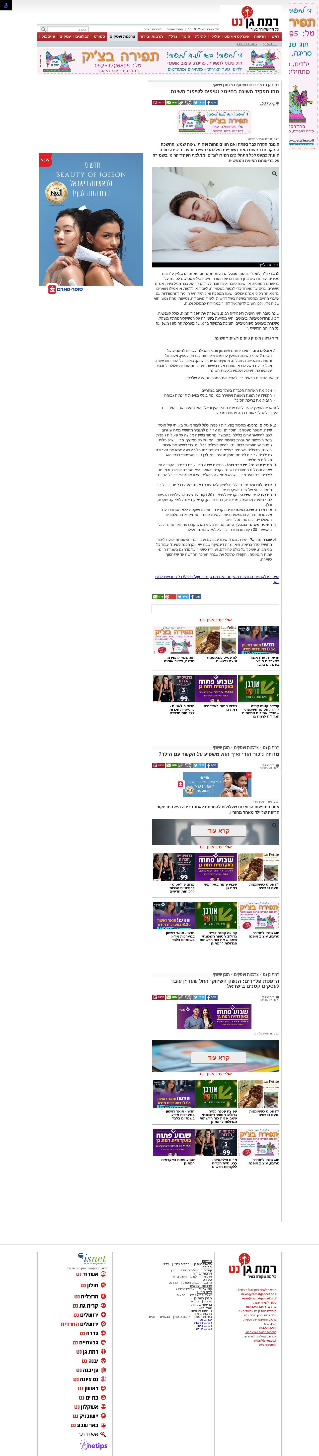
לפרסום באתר (152, 29)
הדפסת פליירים (263, 1033)
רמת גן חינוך (204, 1326)
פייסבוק (48, 36)
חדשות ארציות (201, 1311)
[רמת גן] (251, 32)
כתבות (195, 1301)
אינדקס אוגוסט (236, 36)
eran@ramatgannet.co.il (259, 1298)
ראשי (274, 36)
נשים (152, 1317)
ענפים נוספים (190, 1283)
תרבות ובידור (151, 36)
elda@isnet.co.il (265, 1340)
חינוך (185, 36)
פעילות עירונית (189, 1270)
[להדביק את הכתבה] (170, 598)
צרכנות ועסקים (122, 36)
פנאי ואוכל (205, 1307)
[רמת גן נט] (248, 1279)
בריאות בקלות (201, 1304)
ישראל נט (205, 1320)
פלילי (215, 36)
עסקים (65, 36)
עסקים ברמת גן (246, 44)
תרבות (208, 1276)
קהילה (200, 36)
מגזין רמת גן (203, 1298)
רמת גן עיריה (204, 1328)
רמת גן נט (270, 85)
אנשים (208, 1301)
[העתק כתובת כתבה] (185, 104)
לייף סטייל (204, 1292)
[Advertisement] (71, 115)
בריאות (181, 1295)
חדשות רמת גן (202, 1264)
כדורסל (173, 1283)
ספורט (99, 36)
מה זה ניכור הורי (262, 801)
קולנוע (195, 1276)
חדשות (260, 36)
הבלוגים (82, 36)
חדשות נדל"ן (181, 1264)
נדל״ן (172, 36)
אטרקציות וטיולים (200, 1295)
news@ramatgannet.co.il (258, 1294)
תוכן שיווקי (270, 44)
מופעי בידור (179, 1276)
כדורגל (207, 1283)
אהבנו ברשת (182, 1317)
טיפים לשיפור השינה (260, 138)
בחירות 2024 (203, 1317)
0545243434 (255, 1307)
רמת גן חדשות (202, 1323)
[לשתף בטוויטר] (199, 104)
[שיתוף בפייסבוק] (211, 104)
